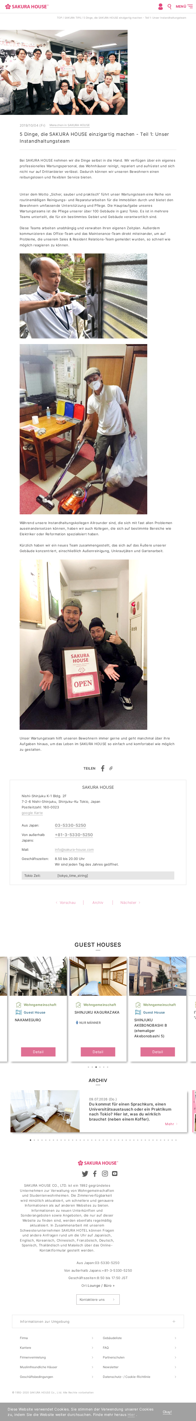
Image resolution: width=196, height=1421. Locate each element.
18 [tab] (96, 1140)
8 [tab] (58, 1140)
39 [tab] (176, 1140)
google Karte (32, 813)
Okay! (167, 1412)
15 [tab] (84, 1140)
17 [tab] (92, 1140)
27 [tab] (130, 1140)
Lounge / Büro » (101, 1285)
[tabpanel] (98, 1009)
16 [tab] (88, 1140)
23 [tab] (115, 1140)
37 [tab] (169, 1140)
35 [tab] (161, 1140)
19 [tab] (100, 1140)
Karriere (25, 1348)
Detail (38, 1052)
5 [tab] (104, 1067)
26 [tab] (127, 1140)
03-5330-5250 (70, 825)
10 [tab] (65, 1140)
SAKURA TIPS (73, 17)
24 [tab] (119, 1140)
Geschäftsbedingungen (36, 1377)
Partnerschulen (114, 1357)
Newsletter (110, 1367)
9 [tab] (61, 1140)
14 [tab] (81, 1140)
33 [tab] (153, 1140)
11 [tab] (69, 1140)
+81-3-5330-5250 (74, 834)
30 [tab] (142, 1140)
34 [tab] (157, 1140)
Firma (24, 1338)
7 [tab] (54, 1140)
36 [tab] (165, 1140)
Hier (131, 1414)
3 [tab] (96, 1067)
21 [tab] (107, 1140)
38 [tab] (173, 1140)
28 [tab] (134, 1140)
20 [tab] (104, 1140)
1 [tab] (89, 1067)
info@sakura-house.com (74, 849)
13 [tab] (77, 1140)
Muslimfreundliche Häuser (38, 1367)
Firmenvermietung (33, 1357)
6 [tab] (108, 1067)
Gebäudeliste (112, 1338)
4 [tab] (100, 1067)
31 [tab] (146, 1140)
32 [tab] (150, 1140)
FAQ (106, 1348)
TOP (59, 17)
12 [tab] (73, 1140)
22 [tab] (111, 1140)
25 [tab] (123, 1140)
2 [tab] (93, 1067)
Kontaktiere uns (92, 1299)
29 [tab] (138, 1140)
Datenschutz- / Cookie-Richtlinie (126, 1377)
